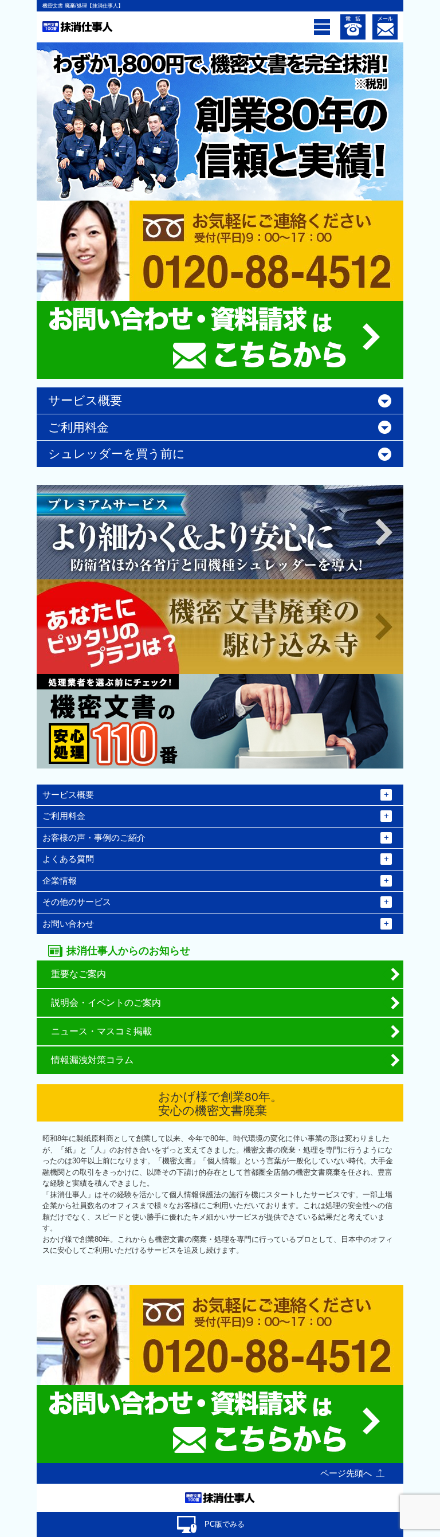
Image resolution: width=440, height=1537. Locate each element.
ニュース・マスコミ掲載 (101, 1031)
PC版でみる (225, 1524)
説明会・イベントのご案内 (106, 1002)
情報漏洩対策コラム (92, 1060)
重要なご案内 (78, 974)
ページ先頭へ (346, 1473)
